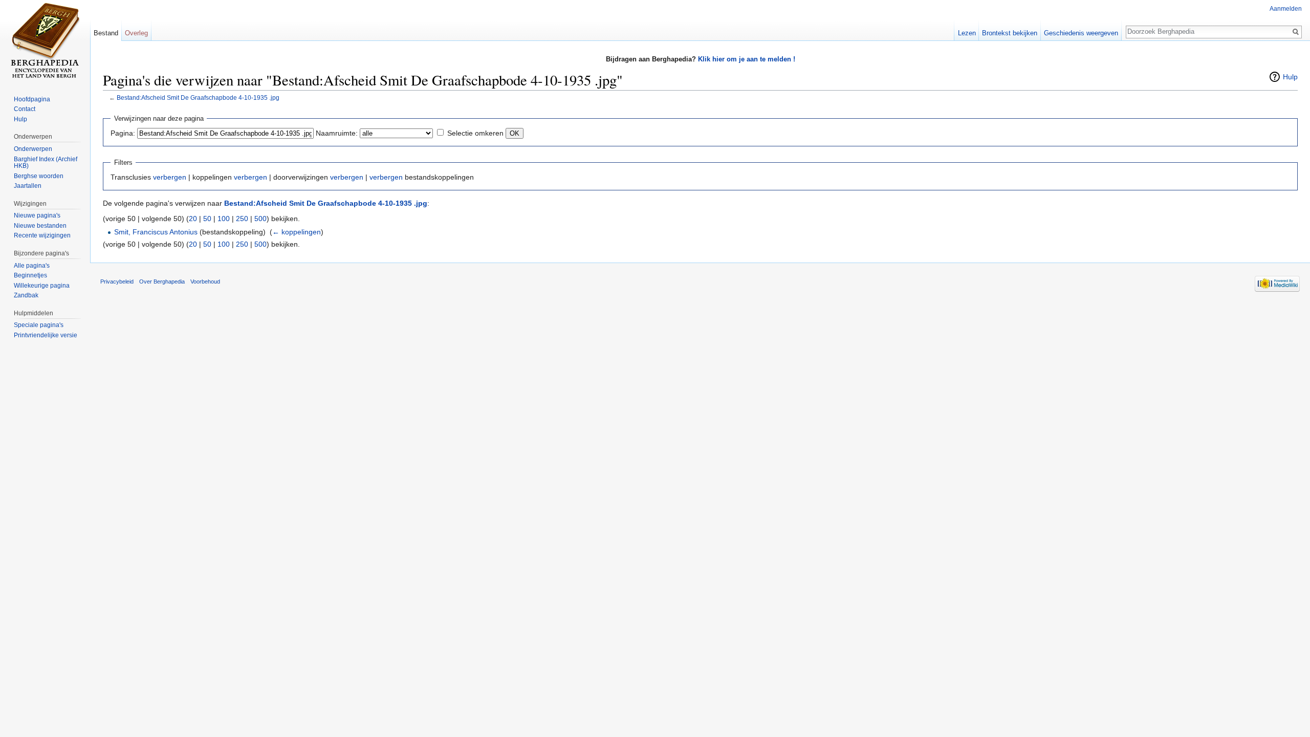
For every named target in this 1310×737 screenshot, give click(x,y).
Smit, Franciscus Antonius (156, 232)
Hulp (1290, 77)
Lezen (967, 33)
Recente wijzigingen (42, 235)
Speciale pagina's (38, 325)
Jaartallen (27, 185)
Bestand (106, 33)
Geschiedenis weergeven (1081, 33)
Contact (24, 109)
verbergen (169, 177)
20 (193, 218)
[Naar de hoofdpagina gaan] (45, 41)
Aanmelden (1286, 8)
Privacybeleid (117, 281)
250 (242, 218)
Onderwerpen (33, 149)
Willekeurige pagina (42, 285)
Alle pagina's (32, 265)
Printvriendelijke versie (45, 335)
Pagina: (123, 133)
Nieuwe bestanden (40, 225)
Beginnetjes (30, 275)
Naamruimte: (337, 133)
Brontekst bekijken (1009, 33)
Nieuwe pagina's (37, 215)
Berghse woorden (38, 176)
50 (207, 218)
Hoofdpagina (32, 99)
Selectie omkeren (475, 133)
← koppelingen (296, 232)
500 (260, 218)
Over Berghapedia (162, 281)
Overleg (136, 33)
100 (223, 218)
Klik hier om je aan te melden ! (746, 59)
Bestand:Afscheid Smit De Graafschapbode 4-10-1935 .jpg (198, 97)
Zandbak (26, 295)
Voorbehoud (205, 281)
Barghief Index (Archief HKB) (45, 163)
